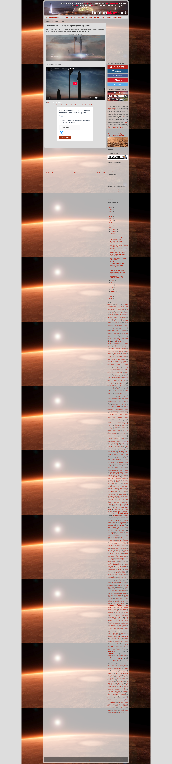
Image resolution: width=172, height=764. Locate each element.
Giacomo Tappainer (112, 433)
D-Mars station (120, 388)
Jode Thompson (118, 465)
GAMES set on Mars (94, 18)
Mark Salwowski (119, 501)
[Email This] (56, 102)
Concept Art (120, 383)
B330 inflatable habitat (117, 343)
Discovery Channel (116, 398)
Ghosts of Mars (122, 432)
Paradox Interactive (116, 592)
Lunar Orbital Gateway (113, 493)
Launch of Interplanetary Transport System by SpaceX (119, 246)
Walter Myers (113, 702)
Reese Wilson (125, 615)
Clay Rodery (113, 378)
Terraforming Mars (122, 673)
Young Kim (119, 709)
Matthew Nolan (118, 550)
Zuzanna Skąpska (124, 710)
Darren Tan (110, 393)
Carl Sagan (123, 362)
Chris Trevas (110, 375)
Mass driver (119, 547)
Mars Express (122, 522)
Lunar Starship (111, 494)
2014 (110, 298)
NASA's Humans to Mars (114, 179)
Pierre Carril (119, 607)
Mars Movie (111, 532)
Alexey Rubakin (122, 317)
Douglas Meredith (122, 404)
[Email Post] (54, 102)
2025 (110, 207)
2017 (110, 225)
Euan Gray (116, 415)
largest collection (112, 108)
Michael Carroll (114, 556)
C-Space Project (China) (120, 361)
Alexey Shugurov (111, 319)
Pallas (109, 592)
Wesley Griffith (115, 704)
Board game (121, 351)
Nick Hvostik (125, 576)
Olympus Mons (122, 582)
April (112, 289)
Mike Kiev (114, 559)
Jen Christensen (119, 462)
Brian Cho (110, 358)
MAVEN (111, 553)
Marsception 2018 (121, 542)
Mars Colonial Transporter (121, 511)
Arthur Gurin (123, 336)
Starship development (113, 660)
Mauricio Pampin (124, 551)
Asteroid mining (113, 340)
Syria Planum (115, 670)
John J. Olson (123, 467)
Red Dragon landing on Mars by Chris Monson (118, 259)
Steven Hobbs (123, 665)
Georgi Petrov (112, 432)
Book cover (110, 354)
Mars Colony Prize (119, 517)
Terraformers (110, 673)
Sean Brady (113, 638)
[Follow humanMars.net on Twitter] (118, 86)
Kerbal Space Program (114, 475)
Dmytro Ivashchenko (112, 401)
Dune (110, 407)
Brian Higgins (118, 358)
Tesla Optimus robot (121, 676)
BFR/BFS (125, 346)
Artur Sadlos (117, 338)
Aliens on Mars (117, 320)
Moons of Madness (121, 566)
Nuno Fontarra (119, 580)
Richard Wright (117, 620)
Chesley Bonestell (122, 370)
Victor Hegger (111, 697)
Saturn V (124, 634)
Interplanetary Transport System (57, 104)
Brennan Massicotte (121, 356)
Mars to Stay (111, 199)
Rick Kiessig (125, 620)
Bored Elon (116, 354)
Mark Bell (111, 499)
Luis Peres (118, 489)
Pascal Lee (125, 592)
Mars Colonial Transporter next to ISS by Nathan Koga (118, 249)
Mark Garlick (118, 499)
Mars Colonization (70, 104)
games (109, 118)
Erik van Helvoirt (122, 412)
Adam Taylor (123, 307)
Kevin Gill (110, 476)
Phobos (123, 603)
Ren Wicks (111, 617)
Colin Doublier (111, 382)
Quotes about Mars (121, 610)
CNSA (115, 380)
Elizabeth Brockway (119, 409)
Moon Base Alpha (117, 564)
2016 (110, 227)
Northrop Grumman (120, 579)
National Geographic (120, 572)
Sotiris (121, 644)
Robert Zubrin (116, 623)
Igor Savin (120, 446)
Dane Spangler (118, 390)
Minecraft (115, 561)
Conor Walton (122, 385)
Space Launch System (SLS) (116, 649)
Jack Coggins (123, 456)
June (112, 285)
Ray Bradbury (119, 612)
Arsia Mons (110, 333)
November (113, 231)
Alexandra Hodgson (112, 317)
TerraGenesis (114, 675)
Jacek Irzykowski (113, 456)
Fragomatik (123, 425)
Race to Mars (110, 612)
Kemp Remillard (116, 473)
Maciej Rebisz (122, 494)
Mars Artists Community (114, 193)
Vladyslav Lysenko (118, 699)
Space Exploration (122, 647)
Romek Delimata (122, 626)
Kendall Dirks (125, 473)
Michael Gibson (123, 556)
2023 (110, 211)
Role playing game (112, 626)
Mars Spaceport (124, 539)
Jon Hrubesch (111, 469)
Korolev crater (111, 480)
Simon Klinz (111, 643)
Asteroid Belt (125, 338)
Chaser (114, 370)
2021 (110, 216)
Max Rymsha (119, 553)
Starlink (124, 657)
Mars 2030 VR (119, 504)
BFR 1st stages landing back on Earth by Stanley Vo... (118, 255)
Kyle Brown (118, 480)
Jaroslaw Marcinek (113, 460)
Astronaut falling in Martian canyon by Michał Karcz (117, 266)
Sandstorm (116, 634)
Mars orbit (115, 534)
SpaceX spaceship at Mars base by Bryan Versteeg (118, 238)
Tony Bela (117, 691)
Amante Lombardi (118, 322)
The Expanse (111, 680)
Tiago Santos (118, 688)
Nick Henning (118, 576)
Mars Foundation (111, 524)
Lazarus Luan (123, 481)
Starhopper (110, 657)
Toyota (111, 693)
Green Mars (123, 436)
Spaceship (87, 104)
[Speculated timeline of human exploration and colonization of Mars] (118, 100)
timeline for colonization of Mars (116, 127)
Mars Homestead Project (114, 527)
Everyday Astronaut (112, 417)
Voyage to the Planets (116, 700)
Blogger (89, 760)
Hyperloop (124, 444)
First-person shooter (120, 422)
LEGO (119, 483)
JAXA (121, 460)
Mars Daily (110, 171)
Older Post (101, 172)
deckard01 (123, 395)
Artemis (116, 335)
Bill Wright (118, 348)
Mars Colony (116, 515)
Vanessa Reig (123, 696)
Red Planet (117, 615)
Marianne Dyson (112, 497)
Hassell (118, 441)
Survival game (117, 668)
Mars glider (110, 525)
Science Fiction (123, 636)
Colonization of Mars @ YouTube (116, 191)
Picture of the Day (79, 104)
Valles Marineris (112, 696)
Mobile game (118, 563)
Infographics (121, 448)
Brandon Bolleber (111, 356)
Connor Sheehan (112, 385)
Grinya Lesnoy (117, 438)
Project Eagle (123, 609)
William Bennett (111, 705)
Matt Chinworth (123, 548)
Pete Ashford (115, 600)
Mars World (125, 540)
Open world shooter (119, 583)
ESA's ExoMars (111, 181)
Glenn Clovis (123, 433)
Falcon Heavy (110, 420)
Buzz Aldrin (110, 361)
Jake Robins (120, 457)
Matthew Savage (115, 551)
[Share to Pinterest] (61, 102)
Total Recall (125, 691)
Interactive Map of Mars (113, 165)
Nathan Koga (110, 572)
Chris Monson (123, 374)
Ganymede (110, 428)
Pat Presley (116, 593)
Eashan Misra (117, 407)
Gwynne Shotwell (111, 441)
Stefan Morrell (125, 662)
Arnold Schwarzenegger (121, 331)
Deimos (119, 396)
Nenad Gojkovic (122, 574)
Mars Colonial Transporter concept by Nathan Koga (117, 269)
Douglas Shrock (111, 406)
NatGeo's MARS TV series (118, 571)
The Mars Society (120, 681)
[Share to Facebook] (60, 102)
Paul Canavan (118, 595)
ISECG (121, 454)
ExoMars (116, 419)
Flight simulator (111, 423)
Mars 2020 (116, 502)
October (113, 233)
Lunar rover (123, 493)
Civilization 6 (125, 377)
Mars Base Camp (115, 507)
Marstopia (110, 543)
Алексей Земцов (112, 712)
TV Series (120, 693)
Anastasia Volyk (117, 323)
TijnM (125, 688)
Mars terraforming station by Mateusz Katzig (117, 273)
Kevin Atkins (123, 475)
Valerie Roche (123, 694)
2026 (110, 205)
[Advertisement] (75, 159)
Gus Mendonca (122, 439)
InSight (115, 449)
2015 (110, 296)
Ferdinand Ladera (119, 420)
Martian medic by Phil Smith (117, 252)
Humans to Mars (116, 444)
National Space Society (112, 574)
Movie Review (117, 567)
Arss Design (116, 333)
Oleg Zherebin (114, 582)
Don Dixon (111, 403)
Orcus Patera (125, 587)
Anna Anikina (123, 328)
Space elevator (112, 647)
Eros (117, 414)
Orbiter (118, 587)
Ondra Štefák (110, 583)
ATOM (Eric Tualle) (118, 341)
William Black (119, 705)
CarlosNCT (119, 364)
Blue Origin (114, 351)
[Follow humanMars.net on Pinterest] (118, 81)
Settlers (126, 641)
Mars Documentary (123, 518)
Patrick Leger (110, 595)
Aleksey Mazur (124, 312)
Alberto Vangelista (115, 312)
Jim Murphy (114, 464)
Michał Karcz (110, 558)
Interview (116, 454)
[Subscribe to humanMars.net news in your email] (118, 68)
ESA (121, 414)
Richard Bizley (117, 618)
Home (76, 172)
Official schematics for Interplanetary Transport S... (118, 242)
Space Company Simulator (122, 646)
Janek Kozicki (125, 459)
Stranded (109, 666)
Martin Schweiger (111, 547)
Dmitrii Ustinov (124, 398)
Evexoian (120, 417)
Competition (110, 383)
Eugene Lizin (123, 415)
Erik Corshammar (113, 412)
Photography (111, 605)
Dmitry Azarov (112, 399)
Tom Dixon (124, 689)
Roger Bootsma (122, 625)
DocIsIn (119, 401)
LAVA (117, 481)
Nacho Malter (112, 569)
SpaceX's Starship (112, 177)
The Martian (120, 683)
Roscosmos (115, 630)
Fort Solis (117, 425)
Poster (114, 609)
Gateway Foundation (120, 428)
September (114, 236)
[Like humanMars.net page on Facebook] (118, 77)
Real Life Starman (116, 614)
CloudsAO (110, 380)
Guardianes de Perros (112, 439)
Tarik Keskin (123, 670)
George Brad (125, 430)
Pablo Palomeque (122, 590)
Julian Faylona (120, 472)
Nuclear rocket (111, 580)
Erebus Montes (124, 411)
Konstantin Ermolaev (121, 478)
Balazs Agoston (114, 345)
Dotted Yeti (114, 404)
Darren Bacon (123, 391)
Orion (110, 588)
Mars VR (119, 540)
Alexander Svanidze (120, 315)
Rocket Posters (124, 623)
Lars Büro (111, 481)
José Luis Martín (124, 470)
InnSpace (110, 449)
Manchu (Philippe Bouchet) (113, 496)
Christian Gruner (118, 375)
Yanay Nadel (110, 709)
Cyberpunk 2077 (111, 388)
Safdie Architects (120, 631)
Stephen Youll (120, 663)
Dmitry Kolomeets (122, 399)
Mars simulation (114, 538)
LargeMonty (125, 480)
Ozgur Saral (114, 590)
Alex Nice (111, 314)
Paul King (125, 595)
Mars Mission (119, 530)
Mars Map (110, 530)
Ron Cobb (110, 628)
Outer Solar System (118, 588)
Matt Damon (110, 550)
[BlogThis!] (57, 102)
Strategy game (118, 666)
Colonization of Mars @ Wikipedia (116, 189)
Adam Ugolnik (111, 309)
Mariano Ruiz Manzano (123, 497)
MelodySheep (117, 555)
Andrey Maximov (118, 327)
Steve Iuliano (115, 665)
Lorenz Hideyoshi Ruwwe (114, 486)
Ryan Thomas (112, 631)
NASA (119, 569)
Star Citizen (116, 655)
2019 (110, 220)
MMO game (110, 563)
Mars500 (112, 542)
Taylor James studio (112, 671)
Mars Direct (110, 197)
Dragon (118, 406)
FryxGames (110, 427)
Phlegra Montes (115, 603)
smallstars (115, 644)
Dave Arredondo (118, 393)
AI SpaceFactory (120, 311)
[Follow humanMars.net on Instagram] (118, 72)
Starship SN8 (117, 662)
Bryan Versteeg (121, 359)
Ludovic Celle (111, 489)
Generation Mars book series (114, 430)
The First (119, 680)
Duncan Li (125, 406)
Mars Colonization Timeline (56, 18)
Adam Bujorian (115, 307)
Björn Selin (124, 348)
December (113, 229)
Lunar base (114, 491)
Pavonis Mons (118, 598)
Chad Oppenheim (119, 369)
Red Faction (125, 614)
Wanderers (120, 702)
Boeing (124, 353)
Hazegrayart (124, 441)
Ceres (112, 369)
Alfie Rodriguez (120, 319)
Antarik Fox (123, 330)
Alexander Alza (118, 314)
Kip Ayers (124, 476)
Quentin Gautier (111, 610)
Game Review (123, 427)
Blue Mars (121, 350)
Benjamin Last (117, 346)
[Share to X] (59, 102)
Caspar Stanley (117, 367)
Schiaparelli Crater (112, 636)
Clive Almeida (122, 378)
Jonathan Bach (124, 469)
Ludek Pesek (123, 488)
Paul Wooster (120, 596)
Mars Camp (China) (119, 509)
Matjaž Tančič (115, 548)
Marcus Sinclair (124, 496)
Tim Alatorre (110, 689)
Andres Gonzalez (118, 325)
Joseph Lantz (112, 472)
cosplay (116, 387)
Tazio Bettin (123, 671)
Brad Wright (123, 354)
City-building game (116, 377)
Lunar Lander (123, 491)
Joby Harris (110, 465)
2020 (110, 218)
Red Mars (111, 615)
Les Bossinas (115, 485)
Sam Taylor (115, 633)
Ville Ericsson (119, 697)
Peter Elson (110, 601)
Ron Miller (116, 628)
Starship (109, 18)
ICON (115, 446)
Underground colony (113, 694)
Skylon (117, 643)
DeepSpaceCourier (112, 396)
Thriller (120, 686)
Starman (110, 658)
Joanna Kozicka (122, 464)
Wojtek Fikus (122, 707)
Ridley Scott (111, 622)
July (112, 282)
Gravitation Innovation (112, 436)
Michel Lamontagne (119, 558)
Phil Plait (122, 601)
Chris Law (115, 374)
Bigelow (112, 348)
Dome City (125, 401)
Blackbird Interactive (112, 350)
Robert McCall (119, 622)
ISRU (126, 454)
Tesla (120, 675)
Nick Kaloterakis (112, 577)
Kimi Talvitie (116, 477)
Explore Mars (111, 195)
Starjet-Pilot (117, 657)
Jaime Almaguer (111, 457)
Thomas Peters (112, 686)
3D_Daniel (117, 304)
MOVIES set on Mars (82, 18)
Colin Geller (122, 382)
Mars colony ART (70, 18)
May (112, 287)
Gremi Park (110, 438)
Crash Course (123, 387)
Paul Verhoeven (112, 596)
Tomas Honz (110, 691)
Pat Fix (110, 593)
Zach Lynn (115, 710)
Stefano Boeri (112, 663)
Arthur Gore (115, 336)
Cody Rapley (123, 380)
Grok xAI (124, 438)
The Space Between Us (122, 684)
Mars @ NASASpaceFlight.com (115, 169)
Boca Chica (117, 353)
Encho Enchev (116, 411)
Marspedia (110, 167)
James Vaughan (116, 459)
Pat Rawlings (123, 593)
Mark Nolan (111, 501)
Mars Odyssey (120, 532)
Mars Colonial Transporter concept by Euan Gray (116, 277)
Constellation (110, 387)
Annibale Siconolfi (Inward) (113, 330)
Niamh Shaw (110, 576)
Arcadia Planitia (111, 331)
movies (123, 116)
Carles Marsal (111, 364)
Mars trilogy (112, 540)
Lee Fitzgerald (111, 483)
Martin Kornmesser (121, 545)
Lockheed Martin (124, 485)
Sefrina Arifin (118, 639)
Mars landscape (121, 528)
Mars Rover (124, 537)
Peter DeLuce (123, 600)
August (113, 280)
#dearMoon (110, 304)
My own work (125, 567)
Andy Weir (115, 328)
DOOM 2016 (119, 403)
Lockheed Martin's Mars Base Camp (117, 183)
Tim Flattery (117, 689)
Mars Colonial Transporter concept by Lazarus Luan (117, 262)
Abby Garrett (121, 306)
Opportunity (119, 585)
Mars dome (114, 520)
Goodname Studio (112, 435)
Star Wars (123, 655)
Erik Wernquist (111, 414)
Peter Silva (116, 601)
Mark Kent (125, 499)
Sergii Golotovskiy (118, 641)
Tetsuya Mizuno (111, 678)
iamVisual (110, 446)
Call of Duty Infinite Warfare (113, 362)
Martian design (117, 543)
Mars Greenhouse (120, 525)
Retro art (119, 617)
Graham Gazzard (122, 435)
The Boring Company (121, 678)
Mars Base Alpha (117, 18)
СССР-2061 (120, 712)
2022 (110, 214)
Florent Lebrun (119, 423)
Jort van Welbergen (113, 470)
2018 (110, 223)
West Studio (123, 704)
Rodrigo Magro (112, 625)
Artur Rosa (110, 338)
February (113, 291)
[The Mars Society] (118, 159)
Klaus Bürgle (110, 478)
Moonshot (110, 567)
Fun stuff (116, 427)
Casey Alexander (118, 366)
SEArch (119, 638)
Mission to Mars (122, 561)
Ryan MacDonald (124, 630)
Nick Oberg (120, 577)
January (113, 293)
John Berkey (115, 467)
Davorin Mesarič (115, 395)
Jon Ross (117, 469)
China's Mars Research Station (115, 372)
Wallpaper (125, 701)
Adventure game (120, 309)
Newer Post (50, 172)
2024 (110, 209)
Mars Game (121, 524)
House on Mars (114, 443)
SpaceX (103, 18)
